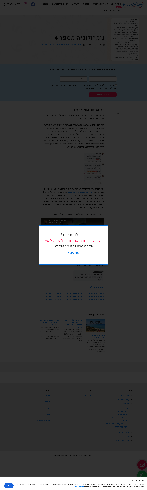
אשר (8, 485)
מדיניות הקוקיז (79, 487)
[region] (73, 483)
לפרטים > (73, 253)
